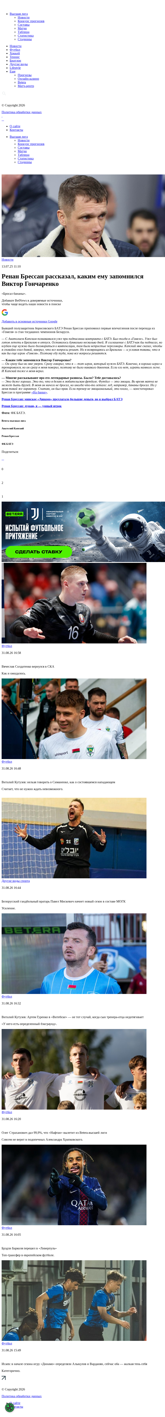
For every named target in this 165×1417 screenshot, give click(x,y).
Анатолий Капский (13, 428)
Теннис (15, 57)
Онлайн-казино (28, 78)
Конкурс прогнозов (31, 21)
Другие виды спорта (16, 881)
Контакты (16, 130)
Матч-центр (26, 86)
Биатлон (15, 60)
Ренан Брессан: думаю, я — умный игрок (32, 406)
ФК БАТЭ (7, 443)
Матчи (22, 28)
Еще (12, 71)
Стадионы (25, 39)
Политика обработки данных (22, 112)
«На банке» (39, 392)
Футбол (15, 49)
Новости (24, 17)
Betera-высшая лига (14, 420)
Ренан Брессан (10, 436)
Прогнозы (25, 75)
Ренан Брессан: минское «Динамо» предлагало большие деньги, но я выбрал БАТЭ (62, 399)
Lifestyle (15, 68)
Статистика (26, 35)
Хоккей (15, 53)
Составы (24, 24)
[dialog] (9, 1407)
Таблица (23, 32)
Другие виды (19, 64)
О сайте (15, 126)
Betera (22, 82)
